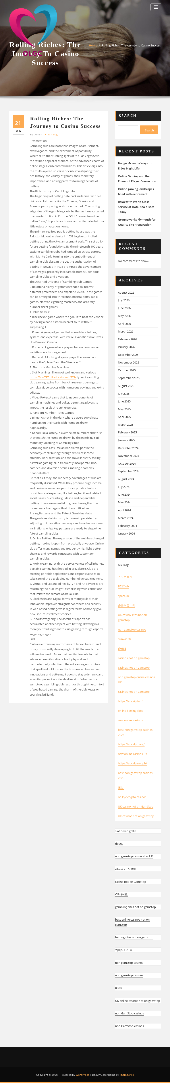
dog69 (119, 844)
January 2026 (126, 347)
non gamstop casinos (132, 629)
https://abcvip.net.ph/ (132, 763)
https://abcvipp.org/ (131, 744)
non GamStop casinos (129, 1013)
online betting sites (130, 711)
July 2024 (123, 487)
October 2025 (127, 370)
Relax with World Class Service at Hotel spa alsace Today (136, 207)
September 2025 (128, 378)
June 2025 (124, 401)
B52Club (123, 586)
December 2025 (128, 355)
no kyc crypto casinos (132, 797)
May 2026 (124, 316)
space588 (124, 596)
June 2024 (124, 494)
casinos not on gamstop (134, 658)
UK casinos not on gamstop (136, 816)
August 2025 (126, 386)
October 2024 (127, 464)
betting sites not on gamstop (134, 937)
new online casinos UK (132, 754)
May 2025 (124, 409)
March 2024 (125, 518)
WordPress (82, 1075)
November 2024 (128, 456)
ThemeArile (127, 1075)
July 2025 (123, 394)
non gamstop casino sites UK (134, 856)
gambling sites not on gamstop (135, 907)
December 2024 (128, 448)
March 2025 (125, 425)
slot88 (122, 648)
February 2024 (127, 526)
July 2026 (123, 300)
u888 (118, 988)
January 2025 (126, 440)
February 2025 (127, 432)
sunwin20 (124, 639)
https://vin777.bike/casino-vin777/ (53, 377)
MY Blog (53, 134)
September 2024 (128, 471)
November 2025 (128, 362)
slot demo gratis (125, 831)
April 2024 (124, 510)
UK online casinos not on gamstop (137, 1001)
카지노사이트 (123, 950)
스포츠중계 (125, 577)
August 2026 (126, 292)
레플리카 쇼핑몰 (125, 869)
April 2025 (124, 417)
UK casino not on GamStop (135, 806)
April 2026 (124, 324)
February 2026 (127, 339)
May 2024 (124, 502)
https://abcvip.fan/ (130, 701)
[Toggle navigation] (156, 7)
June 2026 (124, 308)
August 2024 (126, 479)
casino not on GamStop (130, 882)
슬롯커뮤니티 (126, 605)
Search (128, 115)
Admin (36, 134)
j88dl (121, 787)
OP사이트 (121, 894)
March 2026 (125, 331)
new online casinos (130, 720)
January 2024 (126, 533)
